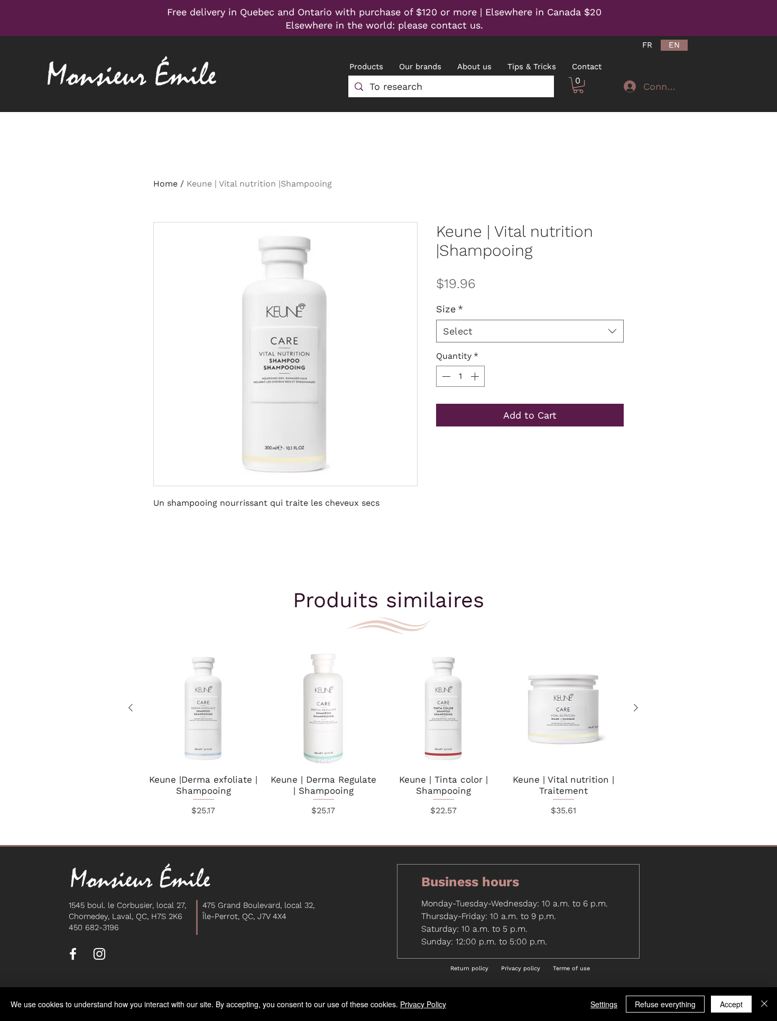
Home (165, 184)
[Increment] (475, 376)
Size (449, 308)
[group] (383, 736)
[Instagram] (99, 954)
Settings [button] (603, 1004)
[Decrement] (445, 376)
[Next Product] (636, 707)
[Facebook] (73, 954)
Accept (731, 1004)
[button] (578, 85)
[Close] (764, 1004)
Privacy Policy (423, 1004)
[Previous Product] (130, 707)
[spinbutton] (460, 376)
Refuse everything (665, 1004)
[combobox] (530, 331)
